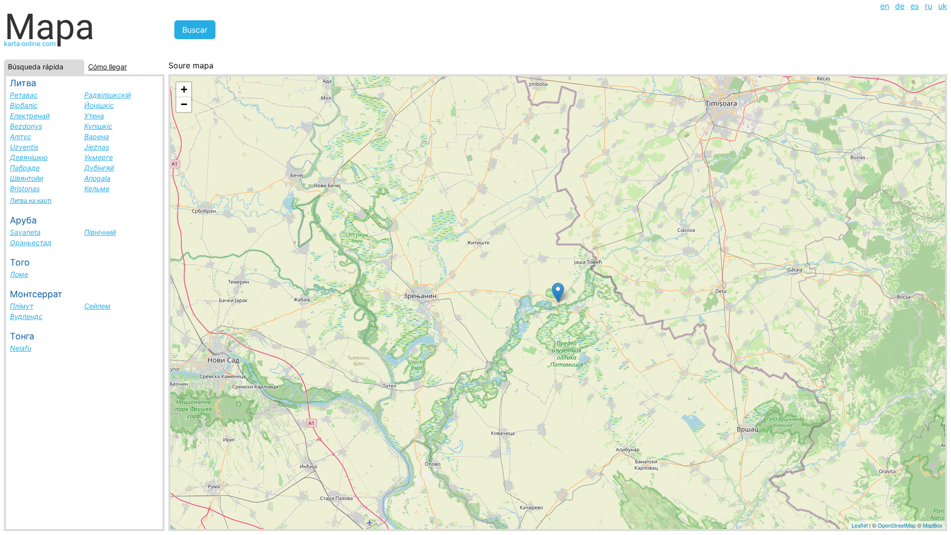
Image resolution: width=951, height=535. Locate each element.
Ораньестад (31, 242)
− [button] (184, 104)
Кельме (96, 188)
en (884, 6)
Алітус (20, 136)
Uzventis (24, 147)
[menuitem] (884, 6)
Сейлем (97, 306)
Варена (96, 136)
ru (928, 6)
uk (942, 6)
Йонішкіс (99, 105)
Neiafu (20, 348)
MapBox (933, 525)
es (914, 6)
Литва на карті (31, 200)
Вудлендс (26, 316)
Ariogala (97, 178)
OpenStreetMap (897, 525)
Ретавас (24, 95)
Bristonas (25, 188)
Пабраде (25, 167)
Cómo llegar (107, 66)
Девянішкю (29, 157)
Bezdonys (26, 126)
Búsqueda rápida (35, 66)
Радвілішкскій (107, 95)
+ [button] (184, 89)
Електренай (30, 115)
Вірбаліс (24, 105)
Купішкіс (98, 126)
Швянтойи (26, 178)
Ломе (19, 274)
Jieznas (96, 147)
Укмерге (98, 157)
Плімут (21, 306)
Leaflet (859, 525)
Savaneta (25, 232)
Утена (94, 115)
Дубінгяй (99, 167)
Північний (100, 232)
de (899, 6)
